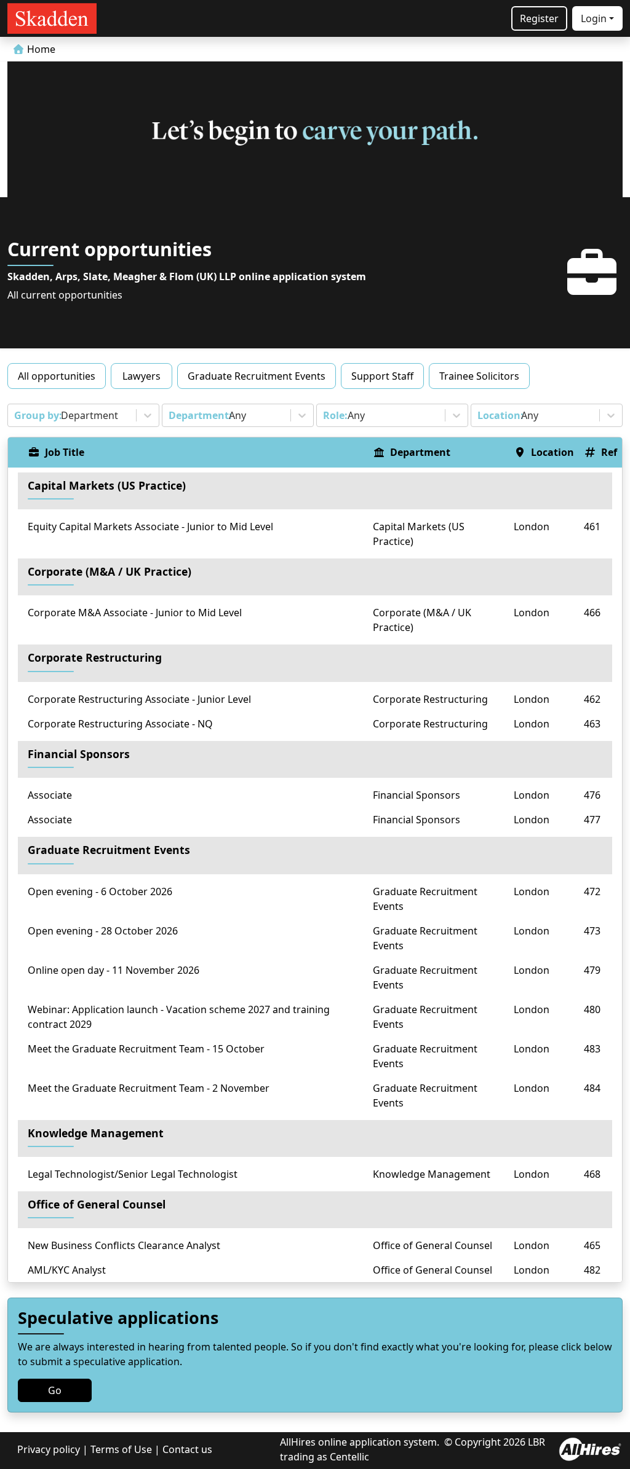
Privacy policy (48, 1449)
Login (594, 18)
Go (55, 1390)
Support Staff (382, 376)
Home (40, 49)
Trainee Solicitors (479, 376)
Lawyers (141, 376)
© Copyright (472, 1442)
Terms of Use (121, 1449)
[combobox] (15, 415)
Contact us (187, 1449)
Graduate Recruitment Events (256, 376)
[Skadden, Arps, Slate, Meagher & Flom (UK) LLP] (52, 18)
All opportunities (56, 376)
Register (539, 18)
